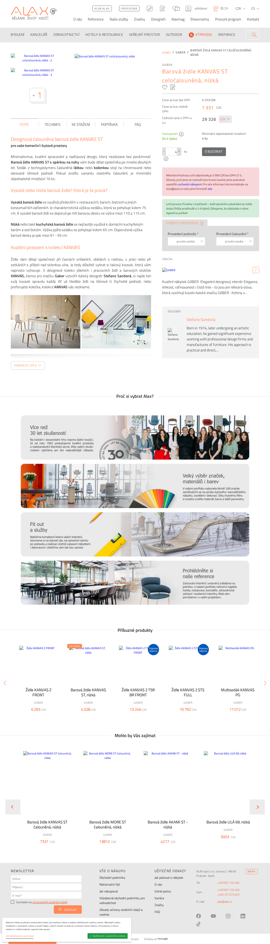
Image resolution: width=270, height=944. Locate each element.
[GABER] (256, 270)
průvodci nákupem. (191, 184)
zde (210, 188)
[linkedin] (243, 916)
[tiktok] (198, 924)
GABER (167, 64)
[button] (58, 849)
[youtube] (213, 916)
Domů (166, 52)
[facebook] (198, 916)
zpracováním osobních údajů (49, 902)
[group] (45, 803)
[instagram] (228, 916)
